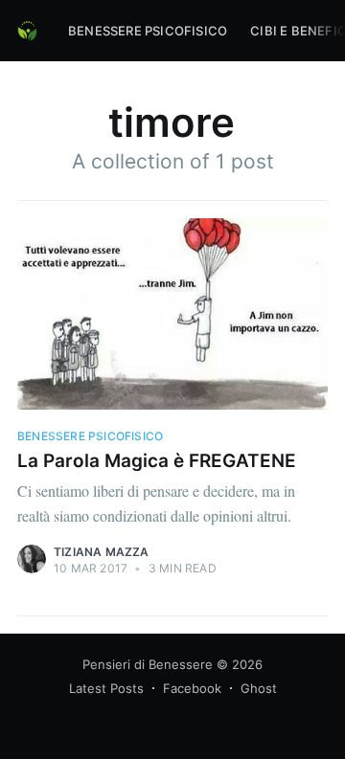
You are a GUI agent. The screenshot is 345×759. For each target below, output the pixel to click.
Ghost (259, 688)
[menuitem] (148, 31)
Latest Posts (106, 688)
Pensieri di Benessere (147, 664)
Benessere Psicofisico (147, 30)
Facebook (192, 688)
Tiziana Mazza (102, 552)
